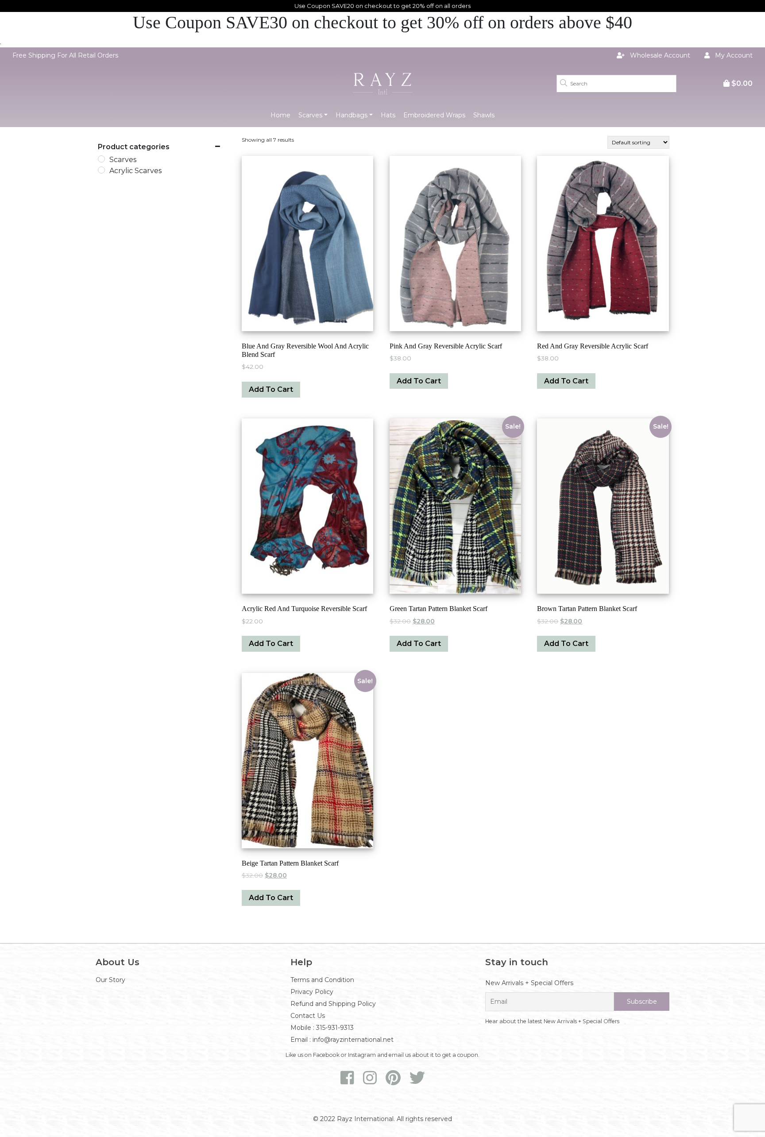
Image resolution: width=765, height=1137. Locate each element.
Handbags (351, 115)
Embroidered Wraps (434, 115)
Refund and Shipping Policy (333, 1004)
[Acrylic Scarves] (101, 170)
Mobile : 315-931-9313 (322, 1028)
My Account (733, 55)
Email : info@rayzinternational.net (342, 1040)
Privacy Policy (311, 992)
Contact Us (307, 1016)
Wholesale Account (659, 55)
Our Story (110, 980)
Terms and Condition (322, 980)
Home (280, 115)
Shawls (484, 115)
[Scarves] (101, 158)
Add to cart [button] (271, 389)
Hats (388, 115)
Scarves (310, 115)
